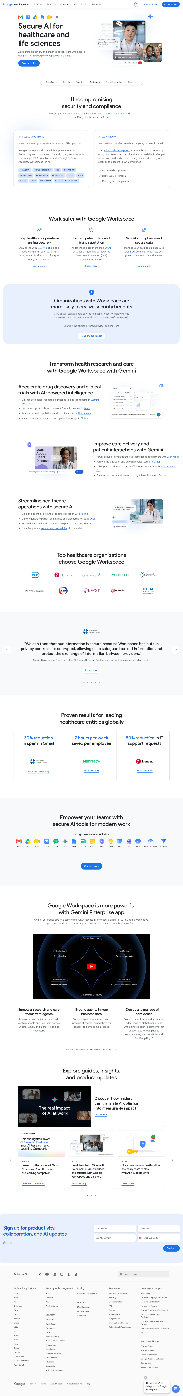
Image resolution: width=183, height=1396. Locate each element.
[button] (176, 1389)
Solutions (38, 4)
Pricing (84, 4)
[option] (51, 82)
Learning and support (152, 1288)
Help (88, 1384)
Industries (64, 4)
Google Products (74, 1384)
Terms (43, 1384)
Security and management (59, 1288)
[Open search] (136, 4)
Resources (96, 4)
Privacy (33, 1384)
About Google (57, 1384)
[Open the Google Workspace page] (16, 4)
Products (51, 4)
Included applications (25, 1288)
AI (75, 4)
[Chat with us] (176, 1389)
